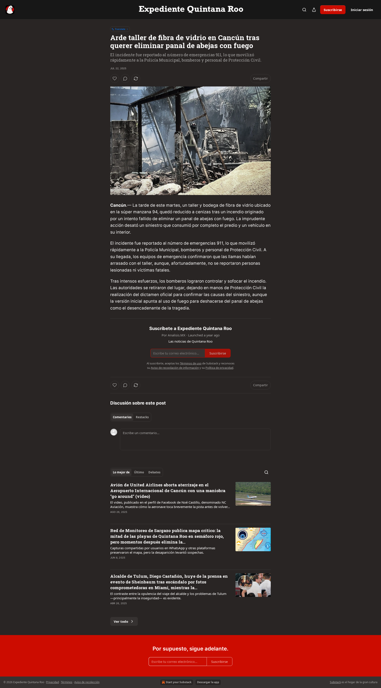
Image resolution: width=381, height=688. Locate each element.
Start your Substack (178, 682)
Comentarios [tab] (122, 417)
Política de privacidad (219, 368)
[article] (190, 501)
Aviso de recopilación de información (175, 368)
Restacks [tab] (142, 417)
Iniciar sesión (362, 9)
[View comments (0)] (125, 78)
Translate (120, 29)
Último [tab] (139, 472)
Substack (335, 682)
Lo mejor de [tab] (121, 472)
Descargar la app (208, 682)
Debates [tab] (154, 472)
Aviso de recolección (86, 682)
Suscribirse (333, 9)
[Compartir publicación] (314, 9)
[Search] (304, 9)
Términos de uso (191, 363)
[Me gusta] (114, 78)
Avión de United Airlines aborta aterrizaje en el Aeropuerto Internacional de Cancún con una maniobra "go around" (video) (167, 490)
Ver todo (121, 621)
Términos (66, 682)
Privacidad (52, 682)
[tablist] (130, 417)
